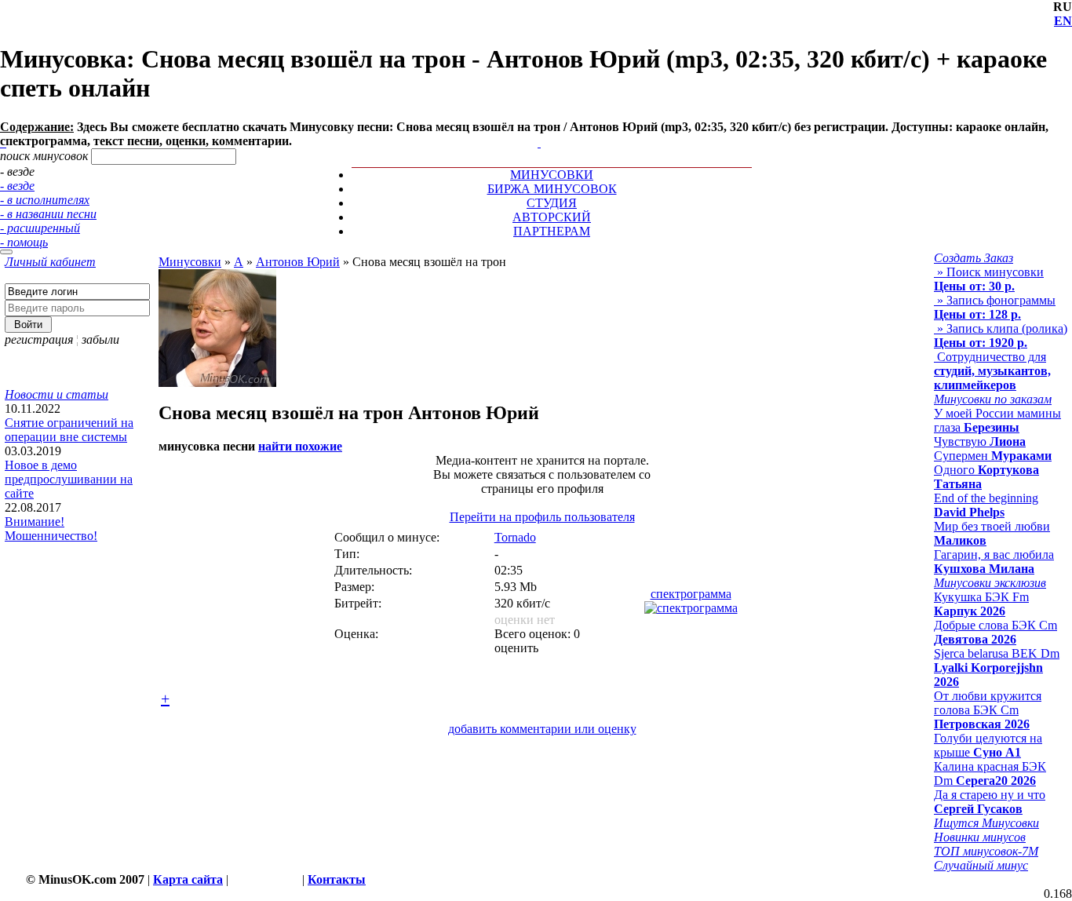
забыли (100, 339)
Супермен (993, 455)
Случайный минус (981, 865)
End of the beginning (986, 505)
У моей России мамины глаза (997, 420)
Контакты (337, 879)
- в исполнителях (44, 199)
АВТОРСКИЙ (551, 217)
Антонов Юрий (298, 261)
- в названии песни (48, 214)
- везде (17, 185)
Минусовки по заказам (993, 399)
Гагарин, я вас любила (994, 561)
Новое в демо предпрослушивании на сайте (69, 479)
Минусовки (190, 261)
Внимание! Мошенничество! (51, 528)
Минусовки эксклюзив (990, 582)
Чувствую (980, 441)
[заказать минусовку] (532, 128)
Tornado (515, 537)
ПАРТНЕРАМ (551, 231)
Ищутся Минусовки (986, 823)
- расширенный (40, 228)
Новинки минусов (980, 837)
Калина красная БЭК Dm (990, 773)
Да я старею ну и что (989, 801)
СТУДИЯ (552, 203)
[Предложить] (540, 128)
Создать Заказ (973, 257)
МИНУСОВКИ (551, 174)
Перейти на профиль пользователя (542, 516)
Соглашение (265, 879)
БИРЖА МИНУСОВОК (552, 188)
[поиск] (6, 252)
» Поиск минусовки (989, 279)
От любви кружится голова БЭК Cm (987, 710)
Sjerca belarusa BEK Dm (996, 667)
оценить (516, 648)
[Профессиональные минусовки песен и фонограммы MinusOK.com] (539, 142)
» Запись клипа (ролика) (1000, 335)
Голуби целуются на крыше (988, 745)
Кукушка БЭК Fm (981, 604)
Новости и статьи (56, 394)
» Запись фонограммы (995, 307)
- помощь (24, 242)
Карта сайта (188, 879)
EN (1063, 20)
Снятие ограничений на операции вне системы (69, 429)
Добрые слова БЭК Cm (995, 632)
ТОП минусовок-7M (986, 851)
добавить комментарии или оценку (542, 728)
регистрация (39, 339)
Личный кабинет (50, 261)
